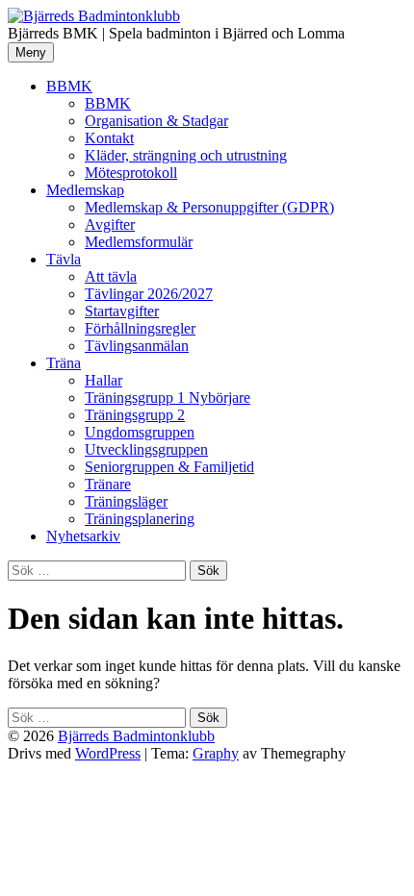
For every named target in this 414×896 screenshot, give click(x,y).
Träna (63, 363)
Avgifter (110, 224)
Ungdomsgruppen (139, 432)
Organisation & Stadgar (156, 120)
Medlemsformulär (139, 242)
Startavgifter (122, 311)
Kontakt (109, 138)
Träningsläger (126, 501)
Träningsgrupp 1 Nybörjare (167, 397)
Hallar (103, 380)
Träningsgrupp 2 (135, 415)
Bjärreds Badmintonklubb (136, 736)
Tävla (63, 259)
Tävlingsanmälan (137, 345)
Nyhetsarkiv (83, 536)
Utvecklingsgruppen (146, 449)
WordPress (108, 753)
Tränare (108, 484)
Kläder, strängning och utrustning (186, 155)
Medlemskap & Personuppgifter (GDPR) (209, 207)
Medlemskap (85, 190)
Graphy (216, 753)
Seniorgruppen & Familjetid (169, 467)
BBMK (69, 86)
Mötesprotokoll (131, 172)
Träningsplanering (139, 518)
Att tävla (111, 276)
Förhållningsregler (140, 328)
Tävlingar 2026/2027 (149, 294)
